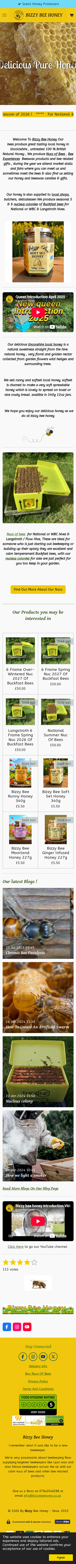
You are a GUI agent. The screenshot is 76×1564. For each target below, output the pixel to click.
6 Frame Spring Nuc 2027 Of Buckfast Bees (55, 674)
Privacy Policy (38, 1381)
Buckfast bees (53, 204)
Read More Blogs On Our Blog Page (30, 1188)
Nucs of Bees (55, 154)
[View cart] (71, 15)
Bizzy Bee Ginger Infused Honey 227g (55, 853)
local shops (60, 194)
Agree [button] (61, 1557)
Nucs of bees (16, 534)
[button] (67, 225)
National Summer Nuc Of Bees (55, 735)
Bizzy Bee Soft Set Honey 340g (55, 796)
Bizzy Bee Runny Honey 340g (20, 796)
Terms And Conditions (38, 1389)
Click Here (16, 1247)
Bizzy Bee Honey (44, 139)
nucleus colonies (26, 204)
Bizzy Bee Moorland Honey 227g (20, 853)
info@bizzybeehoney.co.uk (42, 1496)
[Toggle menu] (4, 15)
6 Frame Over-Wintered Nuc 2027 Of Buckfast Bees (20, 676)
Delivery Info (38, 1366)
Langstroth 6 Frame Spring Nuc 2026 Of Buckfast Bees (20, 737)
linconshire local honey (45, 344)
